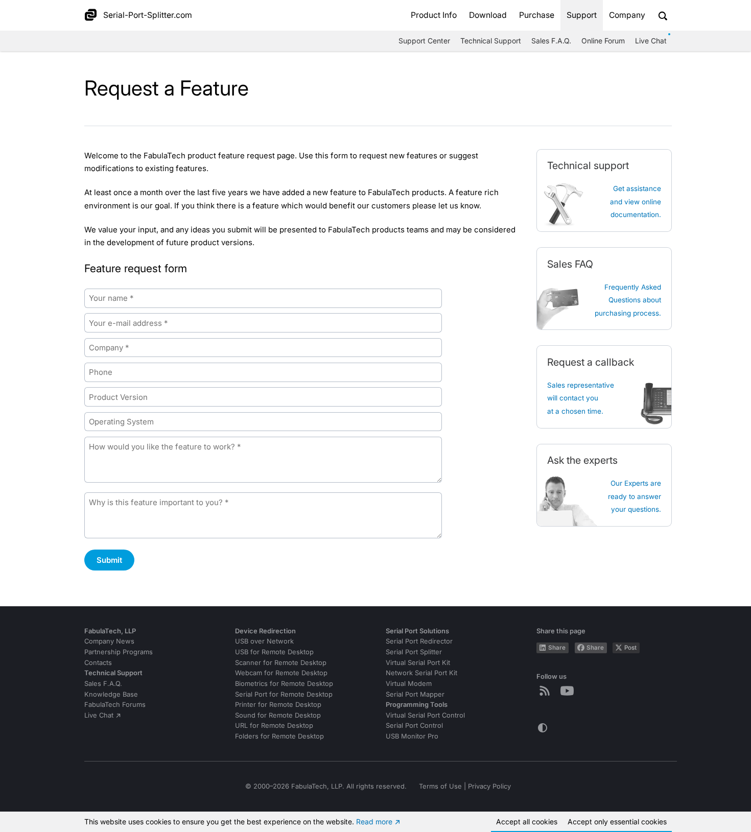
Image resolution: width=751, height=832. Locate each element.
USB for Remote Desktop (274, 652)
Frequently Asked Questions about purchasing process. (628, 300)
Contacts (98, 663)
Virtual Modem (409, 683)
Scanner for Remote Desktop (280, 663)
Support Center (424, 40)
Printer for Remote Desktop (278, 704)
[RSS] (546, 690)
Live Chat (651, 40)
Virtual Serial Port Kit (418, 663)
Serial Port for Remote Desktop (284, 694)
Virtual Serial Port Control (425, 715)
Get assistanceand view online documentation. (635, 201)
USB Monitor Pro (412, 736)
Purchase (536, 15)
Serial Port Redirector (419, 641)
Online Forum (603, 40)
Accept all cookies (526, 821)
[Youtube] (569, 690)
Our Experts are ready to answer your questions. (634, 496)
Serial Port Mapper (415, 694)
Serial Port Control (414, 725)
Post (630, 647)
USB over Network (264, 641)
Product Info (434, 15)
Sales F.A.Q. (551, 40)
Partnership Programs (118, 652)
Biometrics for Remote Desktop (284, 683)
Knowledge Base (111, 694)
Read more (374, 821)
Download (488, 15)
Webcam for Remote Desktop (281, 673)
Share (557, 647)
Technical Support (490, 40)
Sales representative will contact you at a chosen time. (580, 398)
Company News (109, 641)
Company (627, 15)
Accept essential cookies (617, 821)
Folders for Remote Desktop (279, 736)
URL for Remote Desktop (274, 725)
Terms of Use (440, 786)
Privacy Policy (489, 786)
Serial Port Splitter (414, 652)
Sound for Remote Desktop (278, 715)
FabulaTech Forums (115, 704)
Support (582, 15)
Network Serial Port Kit (421, 673)
